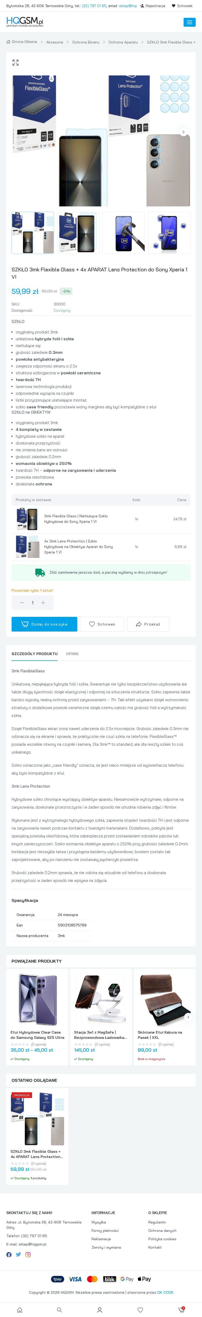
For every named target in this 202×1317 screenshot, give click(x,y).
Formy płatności (105, 1230)
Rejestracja (155, 5)
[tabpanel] (101, 804)
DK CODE (165, 1292)
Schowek (185, 5)
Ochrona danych (162, 1230)
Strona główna (24, 41)
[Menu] (190, 22)
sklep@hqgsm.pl (133, 5)
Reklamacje (101, 1239)
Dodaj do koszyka (50, 624)
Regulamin (157, 1222)
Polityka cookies (162, 1239)
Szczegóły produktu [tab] (35, 653)
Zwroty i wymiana (106, 1247)
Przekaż (152, 624)
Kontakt (155, 1247)
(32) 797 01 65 (94, 5)
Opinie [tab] (72, 653)
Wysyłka (99, 1222)
